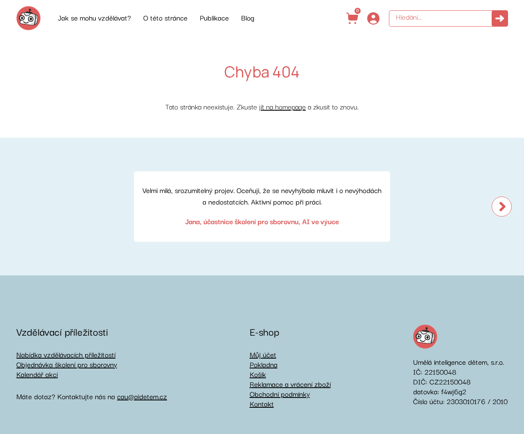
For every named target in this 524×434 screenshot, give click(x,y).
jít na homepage (282, 107)
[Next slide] (502, 206)
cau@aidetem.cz (142, 397)
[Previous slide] (22, 206)
